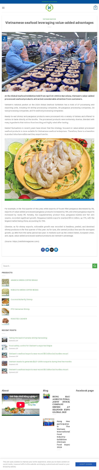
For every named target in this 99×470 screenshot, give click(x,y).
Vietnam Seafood (49, 19)
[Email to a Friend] (52, 250)
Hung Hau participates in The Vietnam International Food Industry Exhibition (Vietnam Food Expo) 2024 (63, 434)
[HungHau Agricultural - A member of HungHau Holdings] (49, 8)
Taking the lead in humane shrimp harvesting (28, 338)
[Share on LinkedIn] (56, 250)
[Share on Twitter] (47, 250)
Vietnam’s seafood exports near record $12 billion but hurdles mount (38, 353)
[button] (3, 8)
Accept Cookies (86, 464)
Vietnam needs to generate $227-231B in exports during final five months (40, 361)
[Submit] (94, 266)
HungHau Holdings (49, 2)
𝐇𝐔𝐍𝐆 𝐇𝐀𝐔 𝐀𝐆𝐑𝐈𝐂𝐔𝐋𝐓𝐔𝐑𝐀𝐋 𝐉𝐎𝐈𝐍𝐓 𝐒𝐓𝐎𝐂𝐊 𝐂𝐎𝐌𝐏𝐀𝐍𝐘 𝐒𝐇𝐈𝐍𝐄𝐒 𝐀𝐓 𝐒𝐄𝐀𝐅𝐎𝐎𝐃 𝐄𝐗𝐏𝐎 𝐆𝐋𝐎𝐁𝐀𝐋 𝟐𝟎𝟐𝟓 (61, 404)
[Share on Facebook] (43, 250)
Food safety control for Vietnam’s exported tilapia (30, 346)
